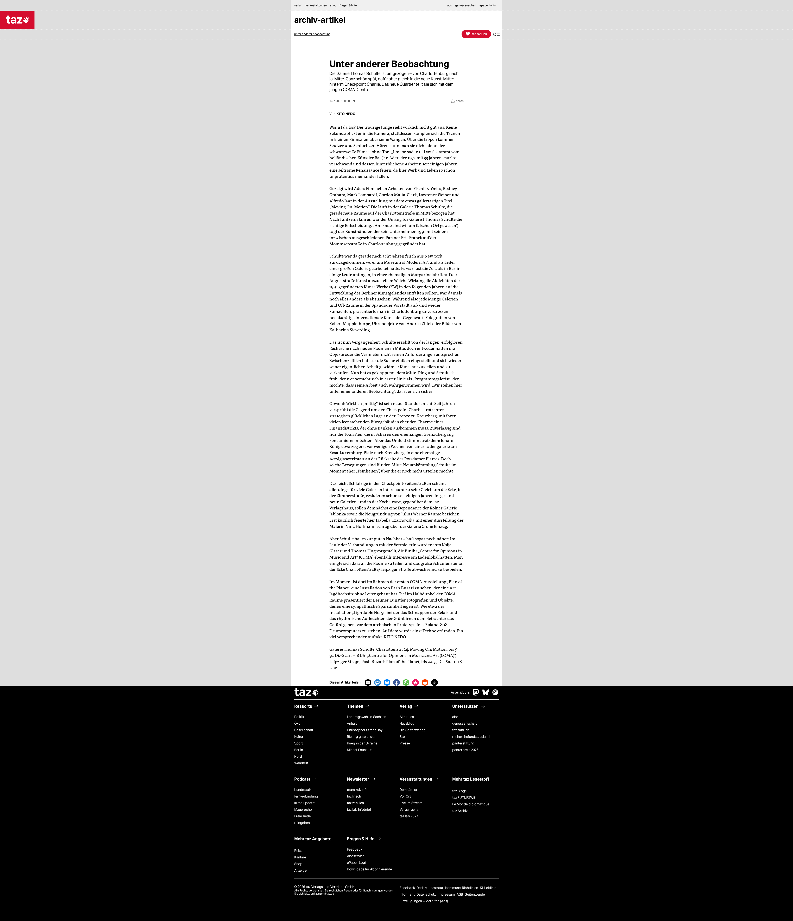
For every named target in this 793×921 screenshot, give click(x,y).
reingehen (302, 823)
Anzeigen (301, 870)
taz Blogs (459, 791)
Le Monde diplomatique (470, 804)
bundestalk (302, 790)
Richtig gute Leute (361, 737)
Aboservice (355, 856)
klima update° (304, 803)
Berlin (298, 750)
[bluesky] (485, 694)
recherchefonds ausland (471, 737)
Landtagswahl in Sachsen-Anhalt (367, 720)
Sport (298, 743)
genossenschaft (464, 723)
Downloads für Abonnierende (369, 869)
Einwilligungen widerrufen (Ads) (424, 901)
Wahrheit (301, 763)
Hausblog (407, 723)
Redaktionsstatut (430, 888)
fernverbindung (306, 796)
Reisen (299, 851)
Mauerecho (303, 809)
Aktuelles (407, 717)
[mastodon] (476, 694)
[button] (496, 34)
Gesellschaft (303, 730)
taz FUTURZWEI (464, 797)
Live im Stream (411, 803)
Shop (298, 864)
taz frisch (354, 796)
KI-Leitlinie (488, 888)
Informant (407, 894)
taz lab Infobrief (359, 809)
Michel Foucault (359, 750)
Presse (405, 743)
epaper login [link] (488, 5)
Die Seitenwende (412, 730)
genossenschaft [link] (465, 5)
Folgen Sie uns (460, 692)
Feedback (354, 849)
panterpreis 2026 (465, 750)
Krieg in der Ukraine (362, 743)
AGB (460, 894)
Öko (297, 723)
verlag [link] (298, 5)
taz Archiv (460, 811)
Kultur (299, 737)
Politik (299, 717)
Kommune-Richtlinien (462, 888)
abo (455, 717)
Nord (298, 756)
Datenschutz (427, 894)
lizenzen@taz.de (324, 893)
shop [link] (333, 5)
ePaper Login (357, 862)
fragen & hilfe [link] (348, 5)
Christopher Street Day (364, 730)
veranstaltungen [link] (316, 5)
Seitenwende (475, 894)
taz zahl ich (460, 730)
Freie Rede (302, 816)
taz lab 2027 (409, 816)
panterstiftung (463, 743)
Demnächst (408, 790)
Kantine (300, 857)
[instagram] (495, 694)
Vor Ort (405, 796)
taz (306, 692)
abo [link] (449, 5)
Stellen (405, 737)
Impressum (447, 894)
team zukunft (357, 790)
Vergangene (409, 809)
